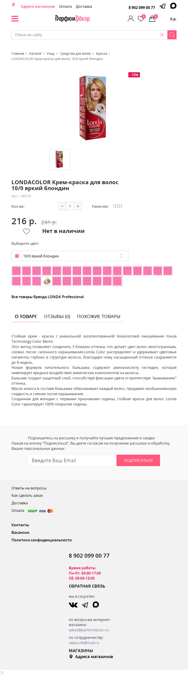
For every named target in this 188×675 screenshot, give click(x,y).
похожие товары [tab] (98, 316)
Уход (51, 53)
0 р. (166, 18)
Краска (101, 53)
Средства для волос (75, 53)
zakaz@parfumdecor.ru (89, 629)
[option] (94, 109)
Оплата (65, 6)
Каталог (35, 53)
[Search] (172, 34)
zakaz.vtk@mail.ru (84, 642)
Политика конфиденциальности (41, 540)
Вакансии (20, 532)
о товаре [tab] (26, 316)
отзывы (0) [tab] (57, 316)
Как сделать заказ (27, 495)
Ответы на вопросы (28, 488)
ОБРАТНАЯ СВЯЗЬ (87, 586)
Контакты (20, 524)
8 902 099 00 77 (142, 7)
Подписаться (138, 460)
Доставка (84, 6)
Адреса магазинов (38, 6)
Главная (17, 53)
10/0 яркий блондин (40, 256)
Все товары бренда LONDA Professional (47, 296)
